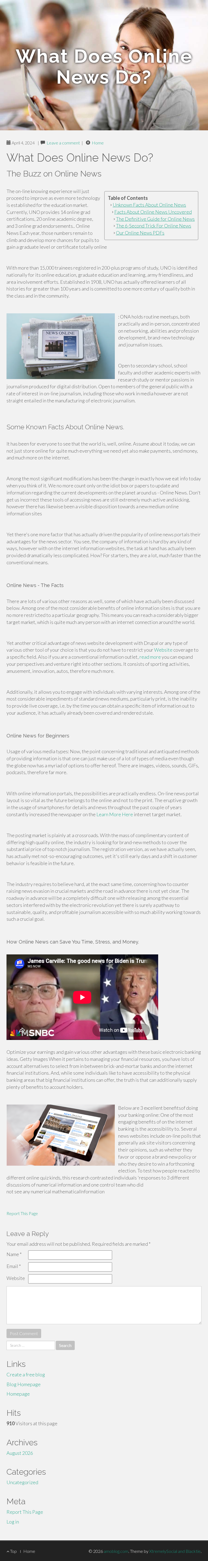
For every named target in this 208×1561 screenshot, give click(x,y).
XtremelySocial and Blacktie (175, 1551)
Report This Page (22, 1213)
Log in (12, 1522)
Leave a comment (63, 142)
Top (13, 1551)
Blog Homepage (23, 1384)
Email (13, 1266)
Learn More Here (114, 814)
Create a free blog (25, 1374)
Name (14, 1254)
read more (150, 657)
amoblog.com (116, 1551)
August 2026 (19, 1453)
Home (98, 142)
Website (163, 650)
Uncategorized (22, 1482)
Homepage (18, 1394)
